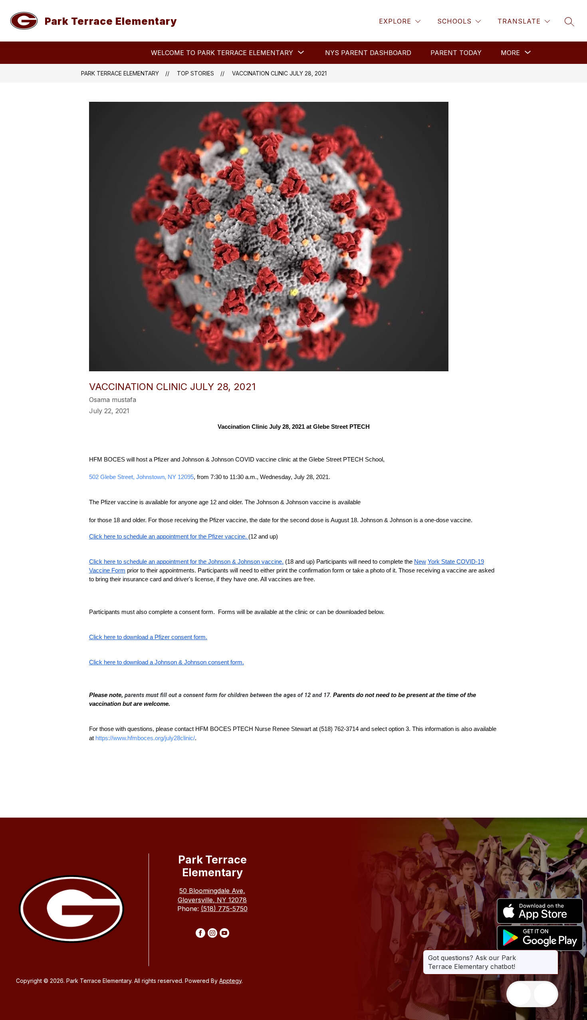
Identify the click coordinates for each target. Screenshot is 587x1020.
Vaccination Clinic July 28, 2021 (279, 73)
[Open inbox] (519, 994)
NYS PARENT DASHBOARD (368, 53)
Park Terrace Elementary (120, 73)
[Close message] (551, 953)
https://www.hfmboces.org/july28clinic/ (145, 738)
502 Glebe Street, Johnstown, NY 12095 (141, 477)
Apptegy (230, 980)
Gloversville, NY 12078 (212, 900)
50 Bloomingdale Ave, (212, 891)
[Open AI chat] (545, 994)
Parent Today (456, 53)
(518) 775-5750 (224, 909)
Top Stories (195, 73)
